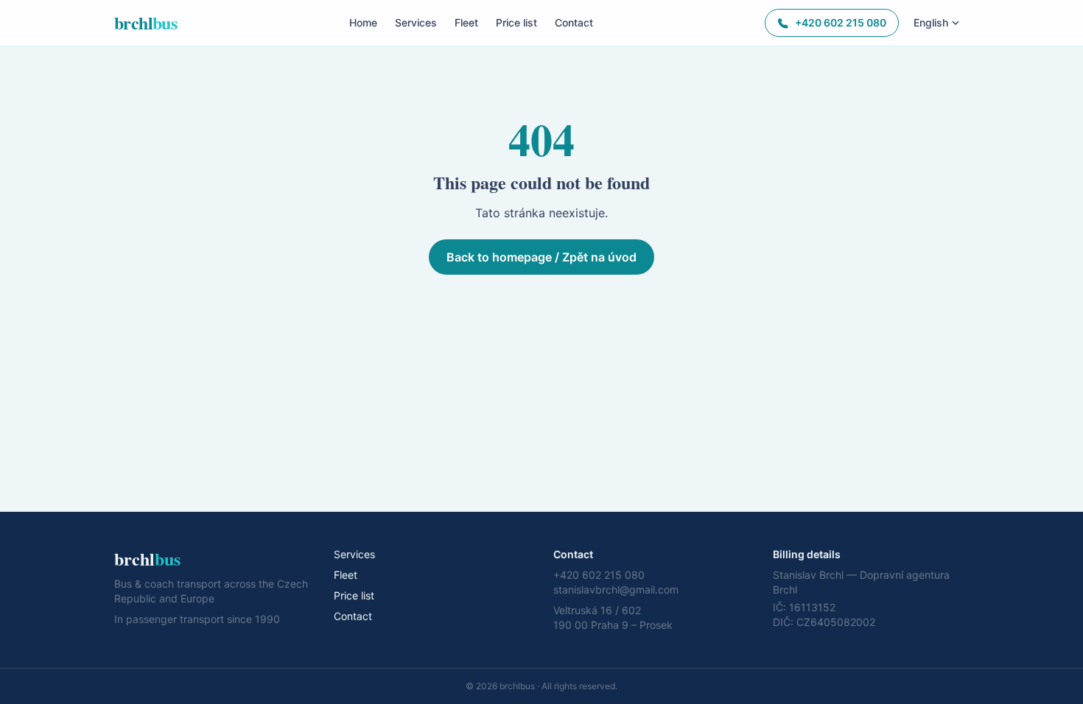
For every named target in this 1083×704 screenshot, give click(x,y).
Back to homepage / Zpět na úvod (541, 257)
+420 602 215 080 (840, 22)
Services (416, 22)
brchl (145, 23)
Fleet (466, 22)
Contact (574, 22)
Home (363, 22)
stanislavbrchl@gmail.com (616, 589)
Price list (516, 22)
